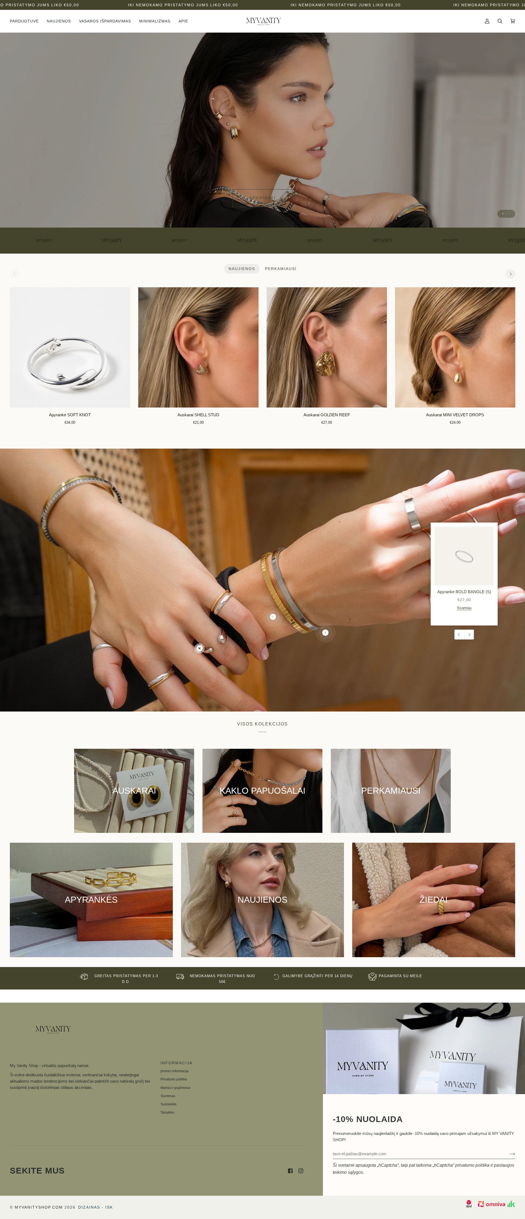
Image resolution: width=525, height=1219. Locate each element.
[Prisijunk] (508, 1153)
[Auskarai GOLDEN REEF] (327, 347)
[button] (26, 21)
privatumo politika (472, 1165)
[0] (199, 648)
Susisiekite (169, 1104)
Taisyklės (167, 1112)
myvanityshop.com (39, 1207)
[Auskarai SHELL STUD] (198, 347)
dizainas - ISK (95, 1207)
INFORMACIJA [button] (176, 1063)
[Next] (510, 274)
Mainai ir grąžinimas (176, 1088)
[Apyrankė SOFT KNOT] (70, 347)
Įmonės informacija (175, 1071)
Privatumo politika (174, 1079)
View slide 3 (509, 213)
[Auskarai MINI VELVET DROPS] (455, 347)
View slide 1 (502, 213)
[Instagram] (300, 1170)
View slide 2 (506, 213)
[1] (273, 617)
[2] (325, 632)
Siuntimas (168, 1096)
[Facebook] (290, 1170)
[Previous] (459, 634)
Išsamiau (464, 608)
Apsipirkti (262, 198)
